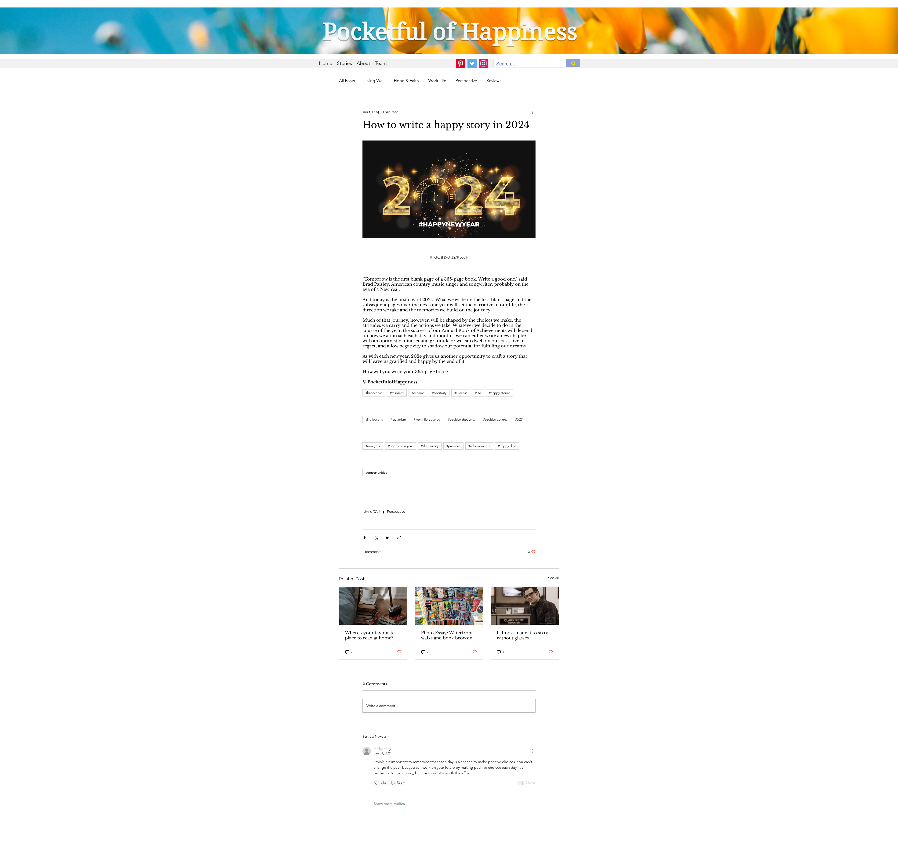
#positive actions (495, 419)
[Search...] (573, 63)
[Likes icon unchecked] (377, 783)
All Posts (347, 80)
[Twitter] (472, 63)
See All (553, 578)
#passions (453, 446)
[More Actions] (533, 751)
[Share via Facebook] (364, 537)
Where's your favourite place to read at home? (370, 635)
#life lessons (374, 419)
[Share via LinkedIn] (387, 537)
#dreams (418, 393)
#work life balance (427, 419)
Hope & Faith (406, 80)
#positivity (439, 393)
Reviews (493, 80)
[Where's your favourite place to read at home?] (373, 606)
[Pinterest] (460, 63)
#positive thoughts (461, 419)
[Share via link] (399, 537)
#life (478, 393)
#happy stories (499, 393)
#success (460, 393)
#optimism (398, 419)
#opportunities (376, 472)
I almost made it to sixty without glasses (522, 635)
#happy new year (400, 446)
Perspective (466, 80)
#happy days (507, 446)
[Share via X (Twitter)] (376, 537)
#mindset (397, 393)
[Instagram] (483, 63)
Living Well (374, 80)
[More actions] (533, 112)
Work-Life (437, 80)
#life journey (429, 446)
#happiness (374, 393)
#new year (373, 446)
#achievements (479, 446)
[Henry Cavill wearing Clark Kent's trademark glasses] (525, 606)
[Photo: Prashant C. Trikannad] (449, 606)
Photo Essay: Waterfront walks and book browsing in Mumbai (448, 635)
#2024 (519, 419)
